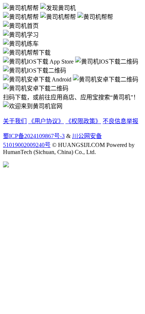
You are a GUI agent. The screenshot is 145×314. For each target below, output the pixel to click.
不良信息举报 (120, 121)
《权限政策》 (83, 121)
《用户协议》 (46, 121)
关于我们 (15, 121)
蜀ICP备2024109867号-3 (34, 136)
